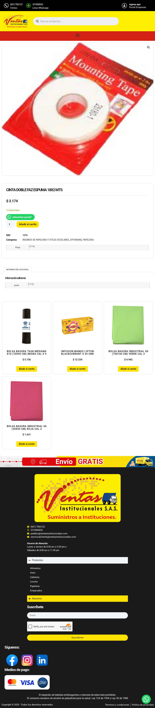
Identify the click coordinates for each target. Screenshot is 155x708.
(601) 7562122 (16, 4)
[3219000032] (28, 5)
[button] (77, 35)
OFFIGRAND (76, 239)
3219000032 (37, 4)
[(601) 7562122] (6, 5)
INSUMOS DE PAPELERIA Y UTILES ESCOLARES (46, 239)
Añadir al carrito (27, 224)
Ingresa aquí (134, 4)
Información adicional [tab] (17, 270)
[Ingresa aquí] (124, 5)
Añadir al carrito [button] (27, 368)
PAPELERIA (88, 239)
